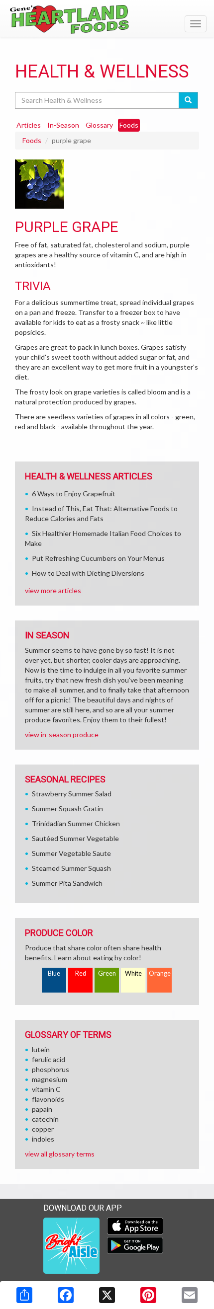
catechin (45, 1119)
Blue (54, 973)
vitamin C (46, 1089)
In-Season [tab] (63, 125)
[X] (107, 1295)
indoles (43, 1139)
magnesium (49, 1079)
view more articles (53, 590)
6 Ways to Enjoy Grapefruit (73, 493)
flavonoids (48, 1099)
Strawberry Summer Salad (71, 793)
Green (107, 973)
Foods (31, 140)
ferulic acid (48, 1059)
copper (43, 1129)
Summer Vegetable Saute (71, 853)
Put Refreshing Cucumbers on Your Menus (98, 558)
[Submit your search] (188, 100)
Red (80, 973)
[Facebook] (66, 1295)
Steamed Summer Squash (71, 868)
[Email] (190, 1295)
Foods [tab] (128, 125)
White (133, 973)
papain (42, 1109)
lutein (41, 1049)
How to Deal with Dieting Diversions (88, 573)
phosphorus (50, 1069)
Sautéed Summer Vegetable (75, 838)
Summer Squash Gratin (67, 808)
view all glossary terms (60, 1154)
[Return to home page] (107, 19)
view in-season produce (62, 734)
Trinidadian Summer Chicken (76, 823)
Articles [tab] (28, 125)
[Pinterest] (148, 1295)
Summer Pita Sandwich (67, 883)
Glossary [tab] (99, 125)
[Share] (24, 1295)
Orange (160, 973)
